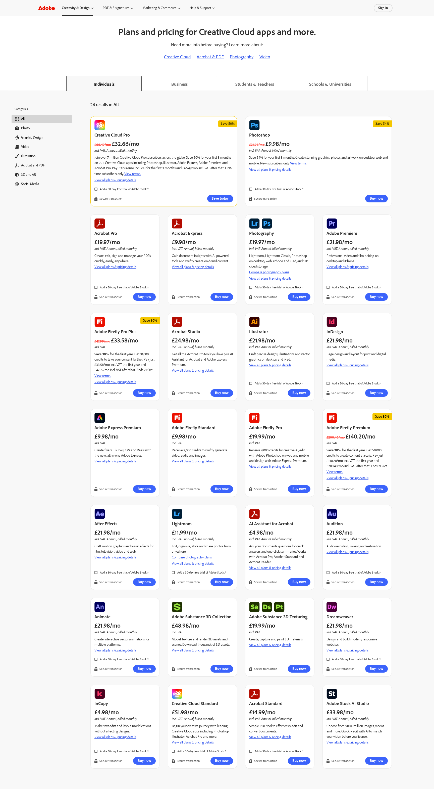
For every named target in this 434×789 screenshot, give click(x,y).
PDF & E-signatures (116, 8)
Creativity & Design (76, 8)
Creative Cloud (177, 57)
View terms (298, 163)
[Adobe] (46, 8)
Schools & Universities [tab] (330, 84)
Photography (241, 57)
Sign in (383, 8)
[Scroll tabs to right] (430, 83)
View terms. (132, 174)
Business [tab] (179, 84)
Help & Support (200, 8)
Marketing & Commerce (159, 8)
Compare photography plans (269, 272)
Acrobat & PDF (210, 57)
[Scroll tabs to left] (4, 83)
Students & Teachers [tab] (254, 84)
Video (264, 57)
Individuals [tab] (104, 84)
